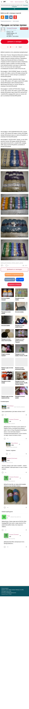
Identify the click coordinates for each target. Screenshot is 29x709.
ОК (14, 8)
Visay (8, 515)
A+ (16, 47)
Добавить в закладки (14, 41)
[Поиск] (26, 2)
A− (8, 47)
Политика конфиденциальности (8, 592)
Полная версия (4, 588)
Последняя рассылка (6, 591)
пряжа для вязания (6, 263)
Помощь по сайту (20, 589)
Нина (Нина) (10, 406)
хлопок (13, 263)
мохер (21, 263)
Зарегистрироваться (19, 1)
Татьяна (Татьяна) (12, 28)
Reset (20, 47)
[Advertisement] (14, 113)
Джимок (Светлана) (12, 458)
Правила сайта (4, 589)
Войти (12, 1)
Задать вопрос (12, 589)
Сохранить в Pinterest (14, 284)
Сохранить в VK (9, 279)
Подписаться (24, 28)
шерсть (17, 263)
